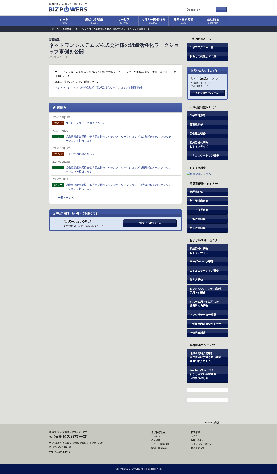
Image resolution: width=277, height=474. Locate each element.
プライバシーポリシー (202, 444)
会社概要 (213, 21)
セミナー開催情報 (153, 21)
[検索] (221, 9)
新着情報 (67, 29)
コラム (194, 436)
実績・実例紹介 (183, 21)
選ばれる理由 (94, 21)
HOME (96, 436)
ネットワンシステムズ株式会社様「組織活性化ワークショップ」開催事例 (98, 87)
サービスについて (123, 21)
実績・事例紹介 (159, 448)
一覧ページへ (66, 197)
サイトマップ (217, 3)
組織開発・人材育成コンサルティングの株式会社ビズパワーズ (68, 6)
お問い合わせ (196, 3)
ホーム (64, 21)
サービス (155, 436)
